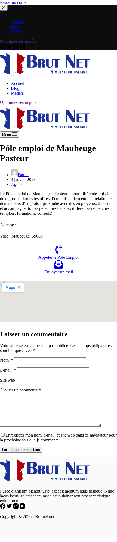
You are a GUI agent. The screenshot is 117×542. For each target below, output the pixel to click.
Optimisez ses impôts (18, 41)
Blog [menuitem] (15, 88)
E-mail (8, 370)
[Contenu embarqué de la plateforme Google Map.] (58, 301)
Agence (17, 184)
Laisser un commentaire (21, 450)
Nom (6, 360)
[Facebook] (3, 47)
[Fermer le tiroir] (4, 8)
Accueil (17, 22)
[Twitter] (10, 47)
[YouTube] (22, 47)
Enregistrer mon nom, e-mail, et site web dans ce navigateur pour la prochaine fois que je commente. (58, 437)
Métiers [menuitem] (17, 93)
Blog (15, 27)
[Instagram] (16, 47)
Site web (7, 380)
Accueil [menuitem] (17, 83)
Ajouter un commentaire (21, 390)
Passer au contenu (15, 2)
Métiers (17, 32)
